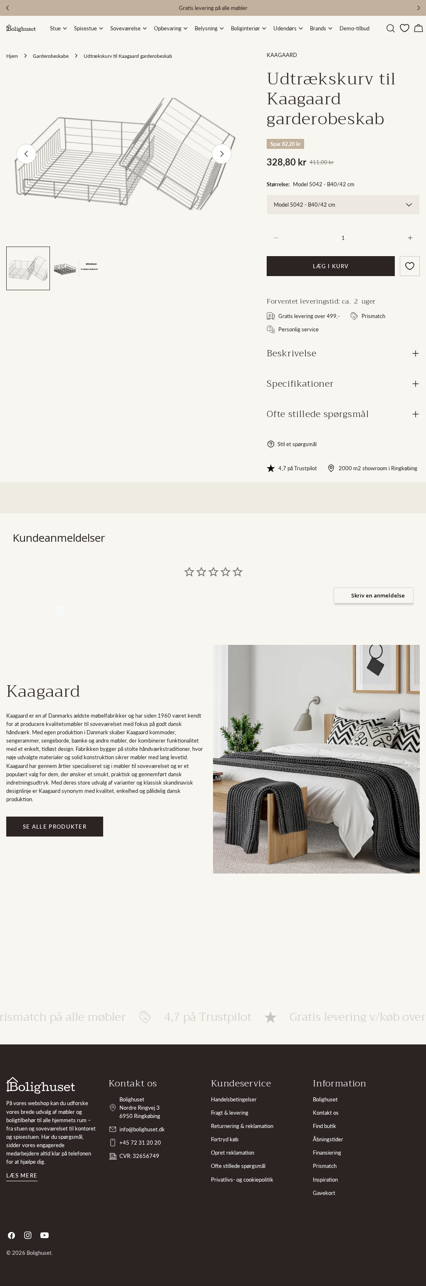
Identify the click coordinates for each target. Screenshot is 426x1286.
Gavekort (324, 1193)
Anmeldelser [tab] (34, 610)
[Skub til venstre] (26, 154)
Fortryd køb (224, 1139)
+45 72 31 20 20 (140, 1142)
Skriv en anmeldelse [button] (378, 595)
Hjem (12, 56)
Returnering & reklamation (242, 1126)
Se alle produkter (55, 826)
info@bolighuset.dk (142, 1129)
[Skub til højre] (222, 154)
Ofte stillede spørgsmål (238, 1166)
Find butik (324, 1126)
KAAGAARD (282, 55)
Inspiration (325, 1179)
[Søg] (390, 28)
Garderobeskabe (51, 56)
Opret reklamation (232, 1152)
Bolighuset (325, 1099)
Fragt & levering (229, 1112)
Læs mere (21, 1175)
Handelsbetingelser (234, 1099)
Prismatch (325, 1166)
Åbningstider (328, 1139)
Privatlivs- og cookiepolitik (242, 1179)
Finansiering (327, 1152)
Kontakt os (326, 1112)
